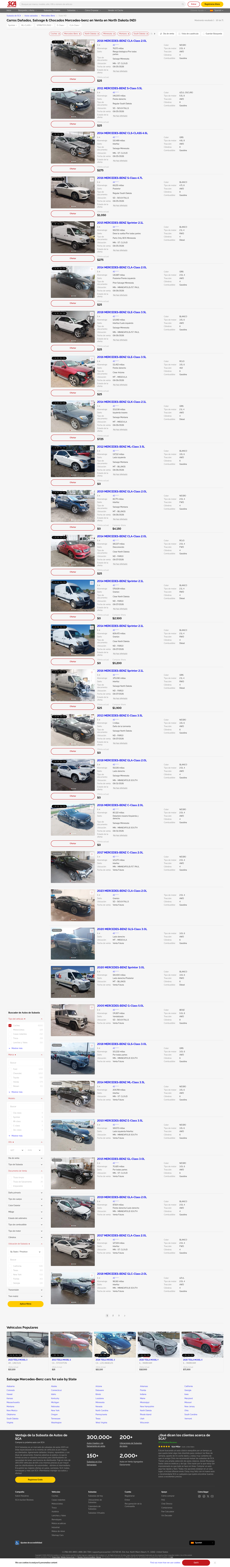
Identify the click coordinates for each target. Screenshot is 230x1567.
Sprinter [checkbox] (16, 1117)
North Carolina (102, 1410)
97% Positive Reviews (167, 1442)
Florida (143, 1390)
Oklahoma (11, 1414)
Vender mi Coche (115, 10)
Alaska (54, 1386)
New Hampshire (147, 1406)
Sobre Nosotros (22, 1496)
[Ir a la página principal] (12, 4)
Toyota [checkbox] (16, 1078)
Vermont (188, 1419)
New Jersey (189, 1406)
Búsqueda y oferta (26, 10)
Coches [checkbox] (16, 1025)
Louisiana (100, 1398)
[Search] (182, 4)
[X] (208, 1496)
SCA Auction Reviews (24, 1500)
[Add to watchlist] (92, 43)
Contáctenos (166, 1508)
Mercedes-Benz (48, 16)
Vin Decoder (166, 1515)
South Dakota (139, 34)
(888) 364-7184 (84, 1552)
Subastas (71, 10)
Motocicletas (57, 1504)
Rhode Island (145, 1414)
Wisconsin (144, 1423)
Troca (54, 1508)
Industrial (56, 1527)
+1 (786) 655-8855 (69, 1552)
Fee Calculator (167, 1511)
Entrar (193, 4)
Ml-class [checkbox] (17, 1121)
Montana (123, 34)
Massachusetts (13, 1402)
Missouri (188, 1402)
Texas (98, 1419)
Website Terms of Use (68, 1557)
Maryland (188, 1398)
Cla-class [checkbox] (17, 1113)
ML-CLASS (26, 25)
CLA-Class (75, 25)
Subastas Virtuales (52, 10)
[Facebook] (204, 1496)
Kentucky (55, 1398)
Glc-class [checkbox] (17, 1130)
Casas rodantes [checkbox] (20, 1034)
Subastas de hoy (95, 1496)
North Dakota (90, 34)
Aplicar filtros (25, 1304)
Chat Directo (166, 1504)
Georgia (187, 1390)
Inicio (9, 10)
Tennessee (55, 1419)
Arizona (99, 1386)
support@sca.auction (102, 1552)
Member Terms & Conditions (86, 1557)
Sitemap (98, 1557)
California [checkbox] (17, 1266)
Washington (56, 1423)
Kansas (10, 1398)
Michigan (55, 1402)
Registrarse (130, 1496)
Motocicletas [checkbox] (18, 1030)
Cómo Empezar (91, 10)
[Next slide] (153, 34)
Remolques (56, 1519)
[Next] (125, 1316)
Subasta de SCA (14, 16)
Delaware (100, 1390)
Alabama (11, 1386)
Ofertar (73, 79)
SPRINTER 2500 (44, 25)
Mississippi (144, 1402)
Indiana (143, 1394)
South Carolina (190, 1414)
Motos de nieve (58, 1531)
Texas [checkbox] (15, 1270)
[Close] (215, 1563)
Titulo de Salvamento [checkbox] (22, 1182)
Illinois (98, 1394)
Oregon (54, 1414)
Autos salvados (31, 16)
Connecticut (56, 1390)
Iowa (186, 1394)
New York (55, 1410)
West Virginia (101, 1423)
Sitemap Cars (57, 1535)
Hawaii (9, 1394)
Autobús (55, 1511)
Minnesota (107, 34)
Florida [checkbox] (16, 1279)
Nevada (99, 1406)
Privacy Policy (56, 1557)
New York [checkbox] (17, 1275)
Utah (142, 1419)
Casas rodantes (58, 1500)
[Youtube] (212, 1496)
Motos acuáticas (59, 1523)
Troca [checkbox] (15, 1038)
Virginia (10, 1423)
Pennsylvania (101, 1414)
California (188, 1386)
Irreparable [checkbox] (18, 1186)
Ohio (186, 1410)
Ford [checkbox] (15, 1069)
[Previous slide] (51, 34)
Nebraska (55, 1406)
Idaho (53, 1394)
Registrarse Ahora (212, 4)
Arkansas (144, 1386)
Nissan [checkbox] (16, 1086)
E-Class (61, 25)
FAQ (163, 1500)
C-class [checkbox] (16, 1126)
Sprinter (12, 25)
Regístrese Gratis (35, 1480)
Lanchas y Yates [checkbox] (20, 1042)
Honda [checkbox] (16, 1082)
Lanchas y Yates (59, 1515)
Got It (196, 1563)
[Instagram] (199, 1496)
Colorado (11, 1390)
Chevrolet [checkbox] (17, 1073)
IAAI (172, 1557)
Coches (54, 34)
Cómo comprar (167, 1496)
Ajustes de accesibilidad (31, 1543)
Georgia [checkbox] (16, 1283)
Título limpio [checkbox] (18, 1177)
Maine (142, 1398)
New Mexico (12, 1410)
